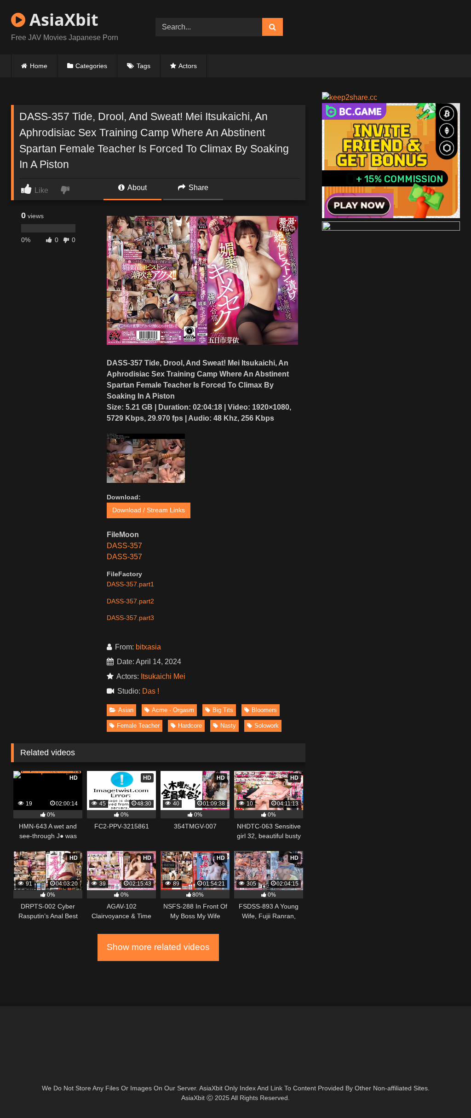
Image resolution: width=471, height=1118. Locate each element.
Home (38, 66)
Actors (187, 66)
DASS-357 (124, 546)
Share (197, 187)
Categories (91, 66)
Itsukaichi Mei (163, 676)
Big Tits (223, 710)
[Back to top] (442, 1091)
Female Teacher (138, 725)
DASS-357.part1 (130, 584)
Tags (143, 66)
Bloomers (264, 710)
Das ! (152, 691)
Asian (125, 710)
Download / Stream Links (148, 510)
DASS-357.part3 (130, 617)
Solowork (266, 725)
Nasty (228, 725)
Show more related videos (158, 947)
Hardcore (190, 725)
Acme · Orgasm (173, 710)
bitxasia (148, 647)
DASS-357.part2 (130, 601)
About (136, 187)
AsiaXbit (61, 19)
